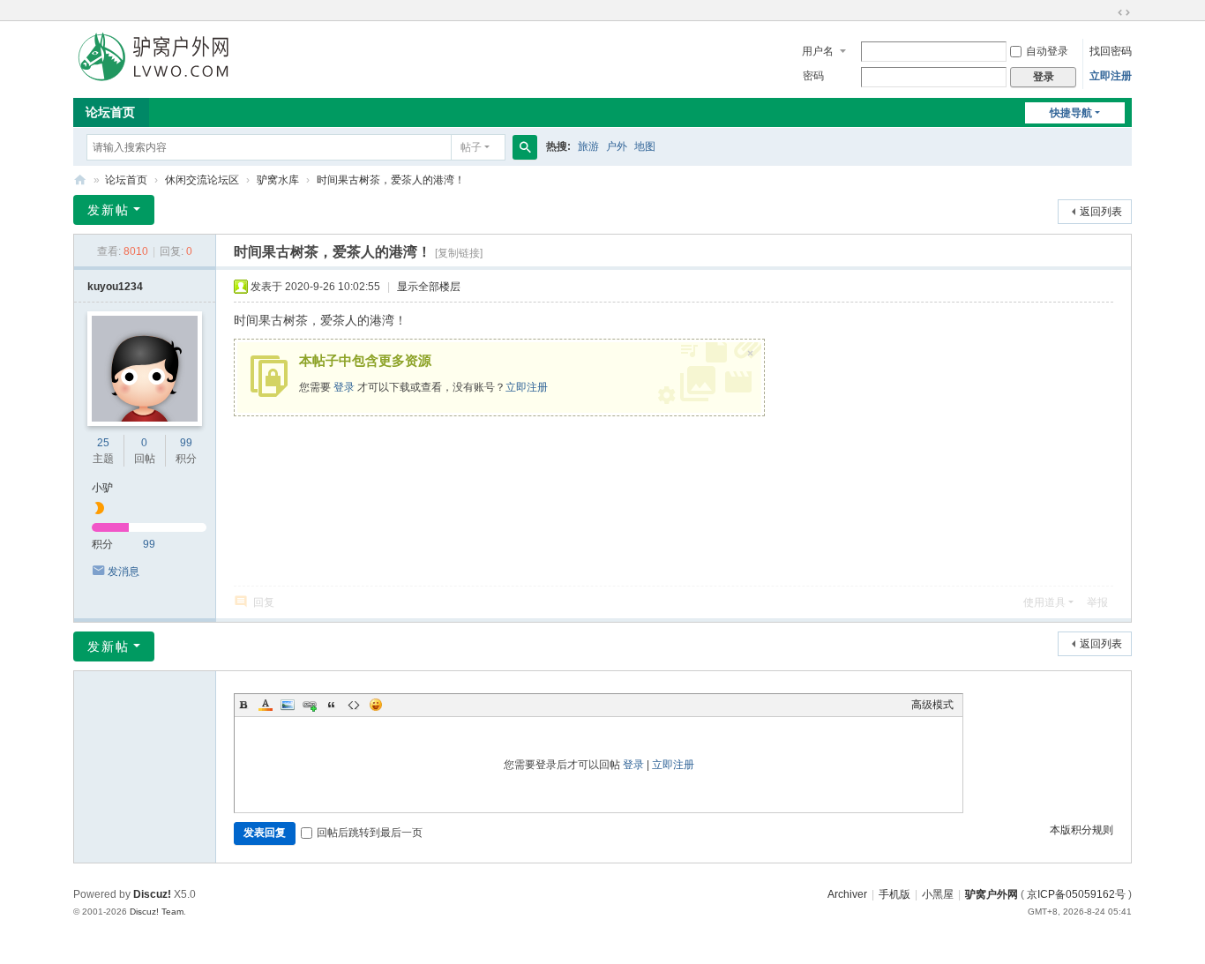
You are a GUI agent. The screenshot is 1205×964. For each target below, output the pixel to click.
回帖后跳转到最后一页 (370, 832)
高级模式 (932, 705)
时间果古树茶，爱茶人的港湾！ (391, 180)
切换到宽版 (1124, 12)
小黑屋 (938, 894)
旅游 (588, 146)
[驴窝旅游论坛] (153, 55)
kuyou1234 (115, 286)
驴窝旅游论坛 (80, 180)
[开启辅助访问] (1107, 12)
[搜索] (525, 147)
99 (186, 443)
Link (309, 705)
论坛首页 (110, 112)
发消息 (123, 571)
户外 (616, 146)
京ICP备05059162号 (1076, 894)
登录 (344, 387)
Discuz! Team (156, 911)
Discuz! (152, 894)
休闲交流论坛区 (202, 180)
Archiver (847, 894)
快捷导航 (1071, 113)
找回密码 (1110, 51)
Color (265, 705)
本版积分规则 (1081, 830)
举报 (1097, 602)
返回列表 (1101, 212)
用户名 (818, 51)
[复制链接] (459, 253)
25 (103, 443)
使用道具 (1044, 602)
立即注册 (1110, 76)
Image (287, 705)
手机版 (894, 894)
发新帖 (108, 210)
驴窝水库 (278, 180)
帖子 (471, 147)
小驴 (102, 488)
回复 (263, 602)
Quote (332, 705)
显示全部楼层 (428, 286)
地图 (644, 146)
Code (354, 705)
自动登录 (1047, 51)
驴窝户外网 (991, 894)
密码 (813, 76)
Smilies (376, 705)
